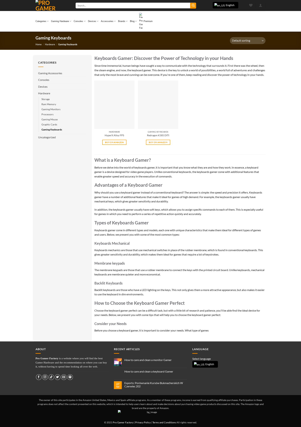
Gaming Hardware (60, 21)
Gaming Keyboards (51, 129)
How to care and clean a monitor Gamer (148, 360)
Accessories (107, 21)
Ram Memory (48, 104)
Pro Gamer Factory (123, 422)
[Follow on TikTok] (51, 377)
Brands (121, 21)
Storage (45, 99)
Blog (132, 21)
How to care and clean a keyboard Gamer (148, 371)
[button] (260, 5)
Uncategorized (47, 137)
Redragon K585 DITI (158, 135)
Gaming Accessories (50, 73)
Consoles (78, 21)
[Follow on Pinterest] (70, 377)
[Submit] (193, 6)
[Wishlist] (251, 5)
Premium (148, 21)
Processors (47, 114)
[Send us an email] (64, 377)
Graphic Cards (49, 124)
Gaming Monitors (50, 109)
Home (39, 44)
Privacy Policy (143, 422)
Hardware (50, 44)
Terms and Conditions (164, 422)
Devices (92, 21)
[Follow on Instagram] (45, 377)
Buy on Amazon (114, 142)
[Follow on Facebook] (39, 377)
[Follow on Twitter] (57, 377)
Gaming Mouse (49, 119)
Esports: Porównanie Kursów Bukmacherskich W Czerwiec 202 (153, 384)
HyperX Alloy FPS (114, 135)
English (229, 5)
